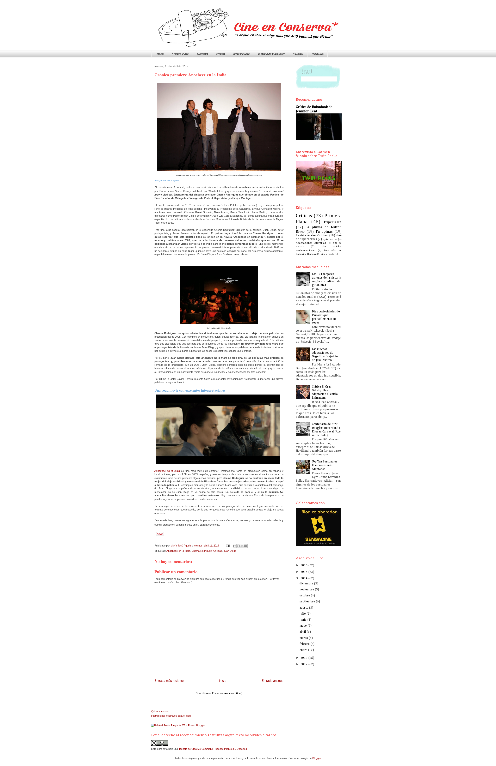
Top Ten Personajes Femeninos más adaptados (324, 465)
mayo (303, 625)
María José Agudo (181, 545)
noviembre (307, 589)
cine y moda (327, 254)
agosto (304, 607)
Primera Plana (180, 54)
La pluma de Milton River (271, 54)
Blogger (316, 758)
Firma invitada (241, 54)
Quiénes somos (160, 711)
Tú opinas (298, 54)
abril (303, 631)
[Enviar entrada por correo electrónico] (227, 545)
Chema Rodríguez (202, 550)
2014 (304, 578)
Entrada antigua (272, 680)
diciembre (306, 583)
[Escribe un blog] (238, 546)
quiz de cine (330, 239)
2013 (304, 658)
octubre (305, 595)
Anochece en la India (178, 550)
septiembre (307, 601)
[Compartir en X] (242, 546)
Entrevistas (317, 54)
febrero (305, 644)
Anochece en (167, 470)
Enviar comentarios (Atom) (227, 693)
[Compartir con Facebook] (246, 546)
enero (303, 650)
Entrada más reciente (169, 680)
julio (303, 613)
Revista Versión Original (312, 235)
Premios (220, 54)
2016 (304, 565)
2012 (304, 664)
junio (303, 619)
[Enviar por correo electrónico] (235, 546)
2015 (304, 572)
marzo (304, 638)
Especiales (202, 54)
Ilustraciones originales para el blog (171, 715)
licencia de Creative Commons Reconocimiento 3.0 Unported (213, 748)
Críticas (160, 54)
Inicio (222, 680)
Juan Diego (230, 550)
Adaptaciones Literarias (311, 243)
